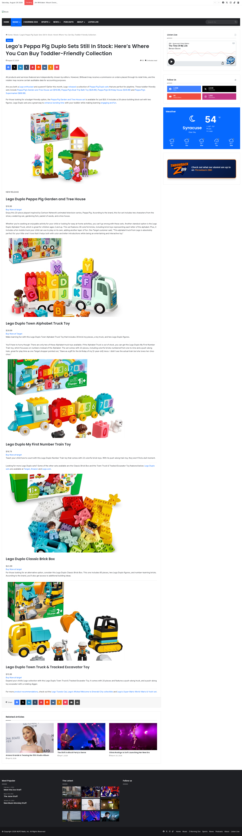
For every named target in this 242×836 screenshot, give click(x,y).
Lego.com (46, 469)
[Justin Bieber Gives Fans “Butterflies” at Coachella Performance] (91, 792)
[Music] (5, 11)
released (72, 87)
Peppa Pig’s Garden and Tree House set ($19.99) (38, 90)
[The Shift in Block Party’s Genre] (81, 736)
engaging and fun (108, 103)
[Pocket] (56, 67)
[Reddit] (38, 67)
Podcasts (68, 22)
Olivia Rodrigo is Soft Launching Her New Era (129, 752)
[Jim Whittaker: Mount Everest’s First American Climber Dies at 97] (110, 791)
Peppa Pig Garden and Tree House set (68, 99)
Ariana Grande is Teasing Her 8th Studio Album (27, 755)
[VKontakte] (44, 67)
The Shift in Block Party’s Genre (71, 752)
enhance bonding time (54, 103)
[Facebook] (8, 67)
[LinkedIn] (20, 67)
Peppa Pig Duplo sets (99, 87)
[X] (14, 67)
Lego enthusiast (26, 87)
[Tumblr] (26, 67)
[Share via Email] (71, 702)
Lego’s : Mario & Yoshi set (137, 691)
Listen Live (93, 22)
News (56, 22)
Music (16, 22)
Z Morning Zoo (30, 22)
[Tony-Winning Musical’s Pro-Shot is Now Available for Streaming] (110, 804)
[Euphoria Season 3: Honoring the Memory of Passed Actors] (71, 804)
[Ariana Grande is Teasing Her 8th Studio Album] (30, 738)
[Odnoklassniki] (50, 67)
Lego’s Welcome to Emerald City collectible (90, 691)
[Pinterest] (32, 67)
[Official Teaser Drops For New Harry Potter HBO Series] (110, 816)
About (80, 22)
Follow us (127, 780)
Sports (44, 22)
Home (6, 22)
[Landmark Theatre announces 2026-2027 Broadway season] (71, 791)
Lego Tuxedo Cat (59, 691)
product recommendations (26, 691)
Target (27, 469)
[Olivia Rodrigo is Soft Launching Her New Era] (133, 736)
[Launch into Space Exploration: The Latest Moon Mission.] (71, 816)
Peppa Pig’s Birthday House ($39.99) (114, 90)
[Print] (77, 702)
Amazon (34, 469)
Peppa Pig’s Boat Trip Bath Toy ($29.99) (79, 90)
